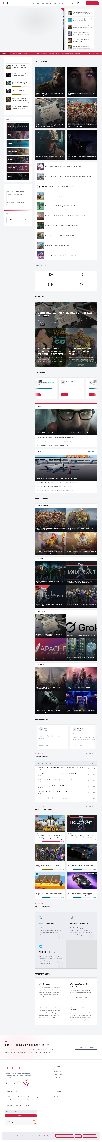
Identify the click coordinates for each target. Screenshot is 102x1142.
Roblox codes (10, 191)
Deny (78, 1136)
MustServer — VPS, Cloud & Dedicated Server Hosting (22, 1097)
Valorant (9, 194)
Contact (56, 1100)
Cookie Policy (58, 1077)
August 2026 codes (18, 194)
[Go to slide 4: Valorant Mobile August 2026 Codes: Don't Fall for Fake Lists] (57, 45)
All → (94, 505)
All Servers (91, 373)
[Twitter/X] (10, 1082)
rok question (25, 199)
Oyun (24, 197)
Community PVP (58, 3)
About (56, 1097)
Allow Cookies (89, 1136)
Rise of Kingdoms (20, 191)
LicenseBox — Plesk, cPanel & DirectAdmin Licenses (21, 1100)
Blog (38, 3)
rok (8, 205)
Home (33, 3)
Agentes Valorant (21, 202)
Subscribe (21, 1115)
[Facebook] (6, 1082)
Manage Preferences (64, 1136)
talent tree (17, 197)
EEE (13, 3)
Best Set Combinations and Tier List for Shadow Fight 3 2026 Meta (56, 437)
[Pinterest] (19, 1082)
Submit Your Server (86, 1047)
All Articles (91, 62)
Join (47, 394)
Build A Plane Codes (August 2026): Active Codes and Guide (54, 487)
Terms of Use (58, 1071)
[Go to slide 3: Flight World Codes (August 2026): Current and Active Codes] (55, 45)
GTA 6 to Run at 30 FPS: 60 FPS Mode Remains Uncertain (53, 445)
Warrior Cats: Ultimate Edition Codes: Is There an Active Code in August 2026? (59, 482)
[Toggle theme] (72, 3)
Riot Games (9, 197)
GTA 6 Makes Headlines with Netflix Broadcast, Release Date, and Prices (57, 441)
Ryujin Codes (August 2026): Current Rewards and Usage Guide (55, 491)
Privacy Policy (58, 1074)
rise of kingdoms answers (13, 199)
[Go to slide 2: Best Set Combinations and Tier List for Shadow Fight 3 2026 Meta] (52, 45)
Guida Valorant (10, 202)
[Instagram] (14, 1082)
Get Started (92, 3)
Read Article (16, 45)
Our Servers (46, 3)
